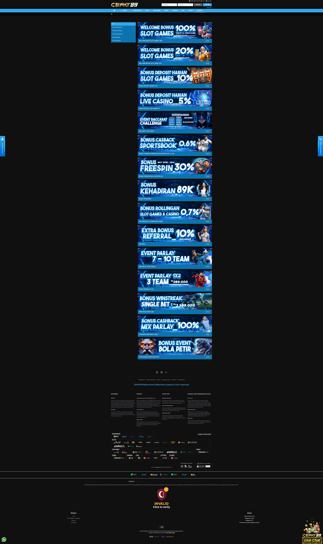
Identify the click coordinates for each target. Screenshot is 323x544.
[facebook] (157, 372)
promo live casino (117, 30)
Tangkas (175, 10)
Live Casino (156, 10)
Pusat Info (174, 379)
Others (190, 10)
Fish (183, 10)
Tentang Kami (141, 379)
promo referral (116, 40)
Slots (147, 10)
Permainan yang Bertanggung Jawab (249, 522)
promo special (116, 37)
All (113, 24)
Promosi (199, 10)
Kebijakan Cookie (249, 518)
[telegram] (162, 372)
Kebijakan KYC (249, 520)
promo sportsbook (117, 34)
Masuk (198, 4)
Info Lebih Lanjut (170, 532)
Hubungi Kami (181, 379)
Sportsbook (137, 10)
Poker (166, 10)
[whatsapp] (166, 372)
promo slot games (117, 27)
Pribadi (158, 379)
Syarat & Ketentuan (151, 379)
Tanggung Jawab (166, 379)
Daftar (207, 4)
